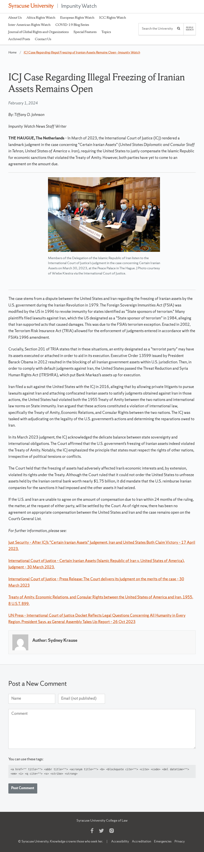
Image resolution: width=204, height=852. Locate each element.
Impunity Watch (79, 5)
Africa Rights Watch (40, 17)
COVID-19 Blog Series (72, 24)
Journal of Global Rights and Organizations (38, 31)
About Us (15, 17)
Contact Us (43, 39)
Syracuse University (35, 841)
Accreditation (141, 841)
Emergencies (163, 841)
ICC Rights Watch (112, 17)
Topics (106, 31)
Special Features (85, 31)
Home (12, 52)
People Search (189, 28)
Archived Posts (19, 39)
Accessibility (120, 841)
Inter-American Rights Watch (29, 24)
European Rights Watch (77, 17)
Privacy (180, 841)
